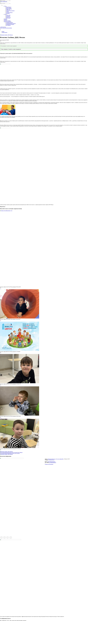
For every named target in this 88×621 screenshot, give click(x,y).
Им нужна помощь (8, 27)
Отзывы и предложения (10, 10)
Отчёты (7, 11)
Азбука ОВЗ (8, 15)
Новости (5, 19)
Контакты (8, 13)
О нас (5, 6)
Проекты (5, 18)
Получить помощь (7, 20)
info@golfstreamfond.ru (51, 461)
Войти (3, 31)
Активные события (9, 22)
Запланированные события (11, 23)
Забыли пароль (4, 32)
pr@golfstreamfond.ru (52, 462)
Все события (8, 25)
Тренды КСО (8, 17)
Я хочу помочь (2, 27)
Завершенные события (10, 24)
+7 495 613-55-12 (51, 459)
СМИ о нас (8, 9)
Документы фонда (9, 12)
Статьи (5, 14)
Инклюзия (8, 16)
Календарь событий (7, 21)
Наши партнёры (9, 8)
